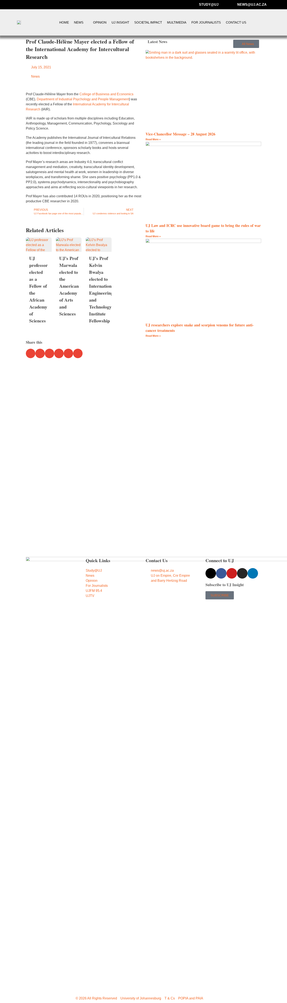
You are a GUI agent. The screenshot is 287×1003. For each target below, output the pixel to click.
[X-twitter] (210, 573)
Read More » (153, 139)
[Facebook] (221, 573)
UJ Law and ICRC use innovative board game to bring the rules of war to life (203, 228)
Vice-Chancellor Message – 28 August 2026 (180, 134)
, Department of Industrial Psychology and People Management (82, 99)
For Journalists (206, 22)
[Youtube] (231, 573)
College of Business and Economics (106, 94)
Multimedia (176, 22)
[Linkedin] (253, 573)
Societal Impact (148, 22)
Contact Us (236, 22)
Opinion (100, 22)
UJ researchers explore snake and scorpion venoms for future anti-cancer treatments (200, 327)
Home (64, 22)
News (78, 22)
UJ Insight (120, 22)
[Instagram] (242, 573)
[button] (274, 22)
